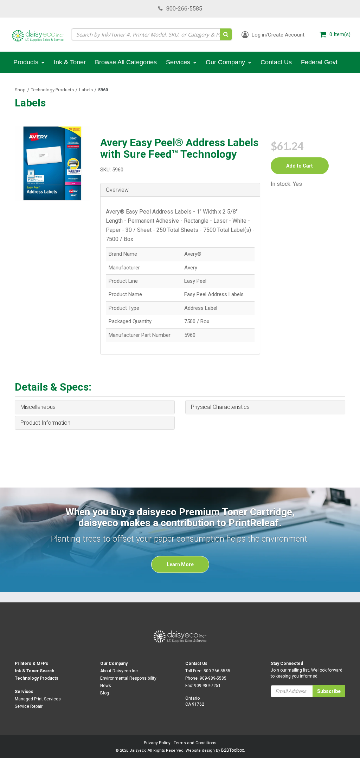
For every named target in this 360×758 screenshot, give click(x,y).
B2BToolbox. (233, 750)
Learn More (180, 564)
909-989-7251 (207, 685)
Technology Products (52, 89)
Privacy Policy (157, 742)
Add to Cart (299, 166)
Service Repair (29, 706)
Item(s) (340, 34)
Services (24, 691)
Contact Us (196, 663)
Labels (86, 89)
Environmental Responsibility (128, 678)
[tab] (180, 190)
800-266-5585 (184, 8)
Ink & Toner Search (34, 670)
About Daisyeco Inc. (119, 670)
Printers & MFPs (31, 663)
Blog (104, 693)
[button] (180, 190)
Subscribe (329, 691)
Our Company (114, 663)
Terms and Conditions (195, 742)
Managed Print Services (38, 699)
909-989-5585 (213, 678)
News (105, 685)
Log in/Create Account (277, 35)
